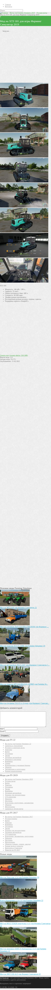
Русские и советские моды (15, 748)
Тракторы (8, 750)
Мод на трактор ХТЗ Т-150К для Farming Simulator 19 (22, 646)
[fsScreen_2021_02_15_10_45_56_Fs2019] (24, 157)
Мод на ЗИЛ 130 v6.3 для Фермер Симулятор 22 (20, 974)
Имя (2, 729)
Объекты (8, 767)
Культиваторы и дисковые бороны (17, 765)
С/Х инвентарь (10, 797)
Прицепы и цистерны (13, 759)
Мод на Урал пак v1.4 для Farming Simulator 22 (19, 877)
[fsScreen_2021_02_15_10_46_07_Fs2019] (24, 107)
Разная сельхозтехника (13, 771)
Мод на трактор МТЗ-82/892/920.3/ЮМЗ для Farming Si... (24, 684)
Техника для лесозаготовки (15, 795)
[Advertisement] (25, 57)
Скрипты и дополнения (14, 746)
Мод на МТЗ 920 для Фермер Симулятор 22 (18, 608)
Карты (7, 752)
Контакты (8, 6)
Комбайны (9, 761)
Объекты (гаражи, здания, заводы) (18, 844)
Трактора (8, 785)
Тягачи (7, 756)
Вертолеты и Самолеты (13, 848)
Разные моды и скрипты (14, 846)
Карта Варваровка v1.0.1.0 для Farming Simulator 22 (21, 900)
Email (2, 731)
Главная (8, 5)
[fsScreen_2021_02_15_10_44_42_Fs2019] (24, 282)
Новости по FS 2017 (12, 850)
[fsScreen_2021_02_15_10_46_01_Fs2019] (24, 182)
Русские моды (42, 13)
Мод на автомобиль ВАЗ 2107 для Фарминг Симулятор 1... (25, 665)
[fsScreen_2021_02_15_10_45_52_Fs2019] (24, 232)
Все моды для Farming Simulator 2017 (19, 817)
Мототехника (10, 807)
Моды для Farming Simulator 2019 (22, 13)
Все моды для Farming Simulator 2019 (19, 779)
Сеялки (7, 763)
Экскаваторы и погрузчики (15, 769)
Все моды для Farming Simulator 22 (18, 744)
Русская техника (11, 819)
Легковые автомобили (13, 757)
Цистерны (8, 801)
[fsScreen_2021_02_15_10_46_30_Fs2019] (24, 132)
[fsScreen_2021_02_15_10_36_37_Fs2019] (24, 257)
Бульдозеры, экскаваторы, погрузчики (19, 836)
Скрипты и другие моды (14, 809)
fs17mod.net (4, 978)
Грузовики (9, 754)
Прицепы (8, 799)
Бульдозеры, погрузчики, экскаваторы (19, 803)
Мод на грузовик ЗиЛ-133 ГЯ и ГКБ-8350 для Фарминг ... (24, 627)
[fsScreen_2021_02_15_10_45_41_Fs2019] (24, 207)
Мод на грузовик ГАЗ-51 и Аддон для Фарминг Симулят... (24, 703)
